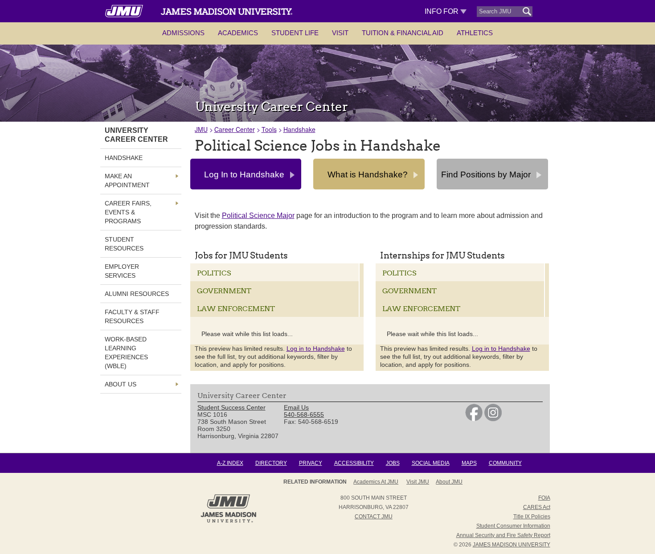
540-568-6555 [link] (304, 414)
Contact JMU (374, 516)
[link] (474, 419)
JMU (201, 129)
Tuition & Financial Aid (402, 33)
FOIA (544, 498)
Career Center (234, 129)
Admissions (183, 33)
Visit (340, 33)
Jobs (393, 463)
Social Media (431, 463)
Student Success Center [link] (231, 407)
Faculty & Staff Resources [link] (132, 316)
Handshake (299, 129)
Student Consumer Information (513, 526)
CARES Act (536, 507)
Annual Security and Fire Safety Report (503, 535)
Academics (238, 33)
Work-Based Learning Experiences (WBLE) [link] (126, 352)
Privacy (310, 463)
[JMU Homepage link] (228, 521)
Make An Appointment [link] (127, 180)
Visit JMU (417, 482)
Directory (271, 463)
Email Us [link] (296, 407)
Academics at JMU (375, 482)
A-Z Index (230, 463)
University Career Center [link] (136, 135)
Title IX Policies (531, 516)
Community (505, 463)
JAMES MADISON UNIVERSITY (511, 545)
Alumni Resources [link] (137, 293)
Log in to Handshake (316, 348)
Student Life (295, 33)
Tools (269, 129)
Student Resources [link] (124, 244)
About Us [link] (120, 384)
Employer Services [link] (122, 271)
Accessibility (354, 463)
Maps (469, 463)
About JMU (449, 482)
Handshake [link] (124, 157)
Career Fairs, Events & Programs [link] (128, 212)
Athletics (475, 33)
